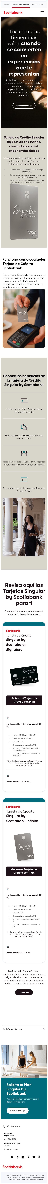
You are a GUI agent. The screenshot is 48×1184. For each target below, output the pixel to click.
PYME (41, 4)
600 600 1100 (10, 1139)
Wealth (34, 4)
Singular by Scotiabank (21, 4)
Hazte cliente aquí (17, 1110)
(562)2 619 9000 (11, 1149)
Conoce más (24, 992)
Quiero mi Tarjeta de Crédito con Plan (24, 700)
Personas (7, 4)
